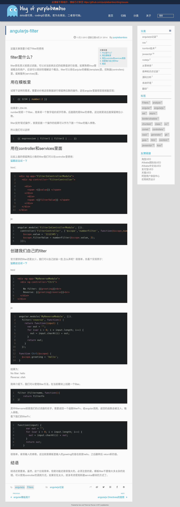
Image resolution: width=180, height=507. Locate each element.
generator (156, 134)
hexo (80, 505)
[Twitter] (103, 487)
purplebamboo (120, 37)
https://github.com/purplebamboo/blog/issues (106, 2)
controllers (159, 129)
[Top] (124, 487)
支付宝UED (147, 169)
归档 (123, 15)
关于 (148, 15)
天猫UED (146, 172)
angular (146, 107)
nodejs (146, 59)
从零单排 (147, 65)
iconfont (164, 140)
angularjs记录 (57, 487)
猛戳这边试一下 (19, 160)
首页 (110, 15)
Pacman (93, 505)
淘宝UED (146, 159)
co (166, 124)
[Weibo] (97, 487)
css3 (145, 134)
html (154, 140)
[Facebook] (117, 487)
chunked (147, 124)
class (158, 124)
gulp (145, 140)
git (167, 134)
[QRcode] (110, 487)
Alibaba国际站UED (151, 162)
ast (144, 113)
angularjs (19, 487)
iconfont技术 (149, 48)
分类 (136, 15)
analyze (157, 102)
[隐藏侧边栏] (170, 30)
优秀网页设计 (148, 179)
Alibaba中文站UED (151, 165)
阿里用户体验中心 (151, 176)
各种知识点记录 (151, 71)
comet (146, 129)
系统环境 (147, 82)
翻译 (145, 88)
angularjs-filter (24, 30)
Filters (30, 487)
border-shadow (150, 118)
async (153, 113)
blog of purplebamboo (43, 9)
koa (159, 145)
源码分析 (147, 77)
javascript (148, 54)
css (144, 42)
